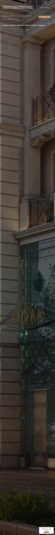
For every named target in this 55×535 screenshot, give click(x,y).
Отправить (44, 16)
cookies (48, 528)
